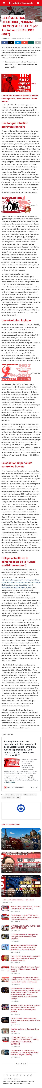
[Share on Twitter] (11, 42)
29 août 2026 (8, 895)
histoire (26, 795)
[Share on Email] (24, 42)
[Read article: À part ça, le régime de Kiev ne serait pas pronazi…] (5, 1031)
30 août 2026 (8, 847)
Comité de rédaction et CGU (11, 1079)
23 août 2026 (16, 973)
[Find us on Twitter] (7, 1075)
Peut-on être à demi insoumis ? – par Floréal (18, 900)
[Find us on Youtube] (10, 1075)
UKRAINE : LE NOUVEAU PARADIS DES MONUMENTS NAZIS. (25, 927)
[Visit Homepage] (21, 3)
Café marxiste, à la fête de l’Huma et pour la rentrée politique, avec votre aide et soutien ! (25, 969)
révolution (33, 795)
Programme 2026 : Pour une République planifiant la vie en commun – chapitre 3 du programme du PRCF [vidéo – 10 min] (20, 866)
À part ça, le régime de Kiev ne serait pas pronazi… (25, 1030)
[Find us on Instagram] (20, 1075)
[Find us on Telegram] (17, 1075)
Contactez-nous (7, 1083)
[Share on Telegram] (18, 42)
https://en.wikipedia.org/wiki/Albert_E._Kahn (16, 587)
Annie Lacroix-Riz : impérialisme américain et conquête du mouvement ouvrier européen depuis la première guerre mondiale (25, 1008)
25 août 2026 (16, 930)
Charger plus (21, 1063)
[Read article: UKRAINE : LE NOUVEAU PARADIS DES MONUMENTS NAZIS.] (5, 928)
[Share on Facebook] (4, 42)
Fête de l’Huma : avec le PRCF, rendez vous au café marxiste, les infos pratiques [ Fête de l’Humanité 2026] (25, 917)
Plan (28, 1083)
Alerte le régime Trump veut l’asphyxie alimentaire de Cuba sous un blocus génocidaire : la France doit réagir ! (24, 947)
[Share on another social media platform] (38, 42)
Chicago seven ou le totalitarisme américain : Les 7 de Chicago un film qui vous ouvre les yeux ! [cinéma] (24, 1052)
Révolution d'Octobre (8, 797)
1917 (7, 795)
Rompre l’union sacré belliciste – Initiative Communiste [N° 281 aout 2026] (25, 907)
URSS (18, 797)
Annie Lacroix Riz (16, 795)
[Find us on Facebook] (3, 1075)
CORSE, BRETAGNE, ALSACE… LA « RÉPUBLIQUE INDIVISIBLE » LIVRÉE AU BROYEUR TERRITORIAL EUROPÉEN (25, 1041)
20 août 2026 (16, 1033)
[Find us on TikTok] (31, 1075)
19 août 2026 (16, 1046)
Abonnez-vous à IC (19, 1083)
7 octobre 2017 (5, 38)
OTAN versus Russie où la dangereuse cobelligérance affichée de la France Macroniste (24, 936)
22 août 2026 (16, 1014)
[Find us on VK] (24, 1075)
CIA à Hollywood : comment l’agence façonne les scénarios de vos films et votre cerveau (25, 1020)
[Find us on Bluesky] (28, 1075)
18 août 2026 (16, 1057)
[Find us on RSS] (14, 1075)
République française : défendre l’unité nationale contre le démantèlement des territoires (19, 891)
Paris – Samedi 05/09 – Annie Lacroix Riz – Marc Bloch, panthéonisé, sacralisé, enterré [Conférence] (25, 958)
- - (21, 815)
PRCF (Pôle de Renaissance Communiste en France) (18, 1081)
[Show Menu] (4, 3)
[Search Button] (38, 3)
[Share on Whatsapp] (31, 42)
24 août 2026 (16, 941)
